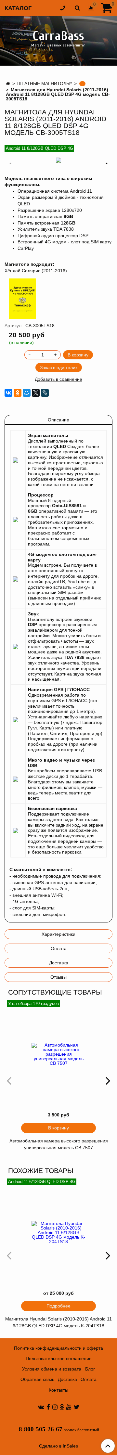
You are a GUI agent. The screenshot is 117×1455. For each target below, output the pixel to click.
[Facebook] (48, 1407)
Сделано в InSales (58, 1446)
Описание (58, 419)
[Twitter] (76, 1407)
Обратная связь (37, 1379)
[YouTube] (69, 1407)
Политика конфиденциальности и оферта (58, 1348)
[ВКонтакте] (8, 393)
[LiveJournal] (45, 393)
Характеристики (58, 934)
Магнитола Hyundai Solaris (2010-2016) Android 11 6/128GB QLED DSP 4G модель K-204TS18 (58, 1322)
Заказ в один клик (58, 367)
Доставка (58, 962)
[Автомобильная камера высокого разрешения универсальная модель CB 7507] (58, 1054)
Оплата (59, 948)
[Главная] (8, 83)
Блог (90, 1368)
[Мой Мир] (27, 393)
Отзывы (58, 977)
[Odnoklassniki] (62, 1407)
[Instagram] (55, 1407)
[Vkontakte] (41, 1407)
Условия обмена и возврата (51, 1368)
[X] (36, 393)
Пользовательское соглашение (59, 1358)
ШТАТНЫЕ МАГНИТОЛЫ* (44, 83)
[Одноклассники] (17, 393)
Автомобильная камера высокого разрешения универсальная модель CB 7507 (58, 1144)
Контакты (58, 1390)
